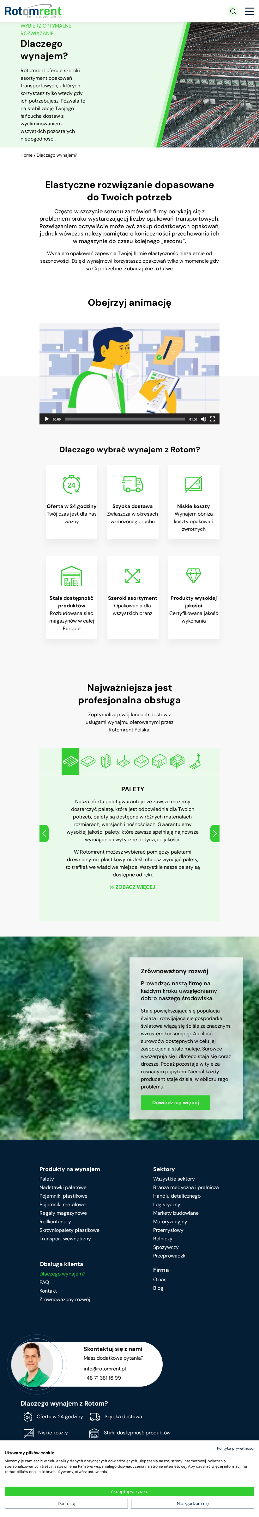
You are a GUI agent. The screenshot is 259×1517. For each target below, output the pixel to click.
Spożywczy (166, 1247)
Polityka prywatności (235, 1448)
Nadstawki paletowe (63, 1187)
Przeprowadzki (170, 1255)
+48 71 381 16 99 (102, 1378)
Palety (46, 1178)
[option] (70, 761)
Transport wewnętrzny (65, 1238)
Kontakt (48, 1291)
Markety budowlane (176, 1213)
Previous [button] (44, 833)
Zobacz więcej (135, 887)
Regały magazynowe (63, 1213)
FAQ (44, 1282)
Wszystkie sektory (174, 1178)
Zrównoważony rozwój (64, 1299)
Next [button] (215, 833)
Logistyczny (166, 1204)
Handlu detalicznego (177, 1196)
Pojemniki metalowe (62, 1204)
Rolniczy (162, 1238)
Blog (158, 1288)
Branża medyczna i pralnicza (186, 1187)
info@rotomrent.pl (105, 1368)
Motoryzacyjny (170, 1221)
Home (27, 155)
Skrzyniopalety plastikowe (69, 1230)
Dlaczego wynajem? (62, 1273)
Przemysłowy (168, 1230)
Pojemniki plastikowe (63, 1196)
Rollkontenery (55, 1221)
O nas (159, 1279)
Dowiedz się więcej (175, 1102)
